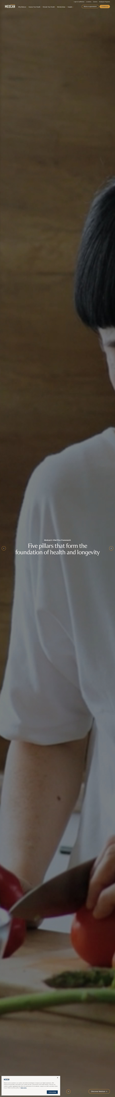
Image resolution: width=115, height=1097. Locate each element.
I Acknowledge (52, 1092)
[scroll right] (4, 548)
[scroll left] (111, 548)
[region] (30, 1086)
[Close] (57, 1078)
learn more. (24, 1088)
